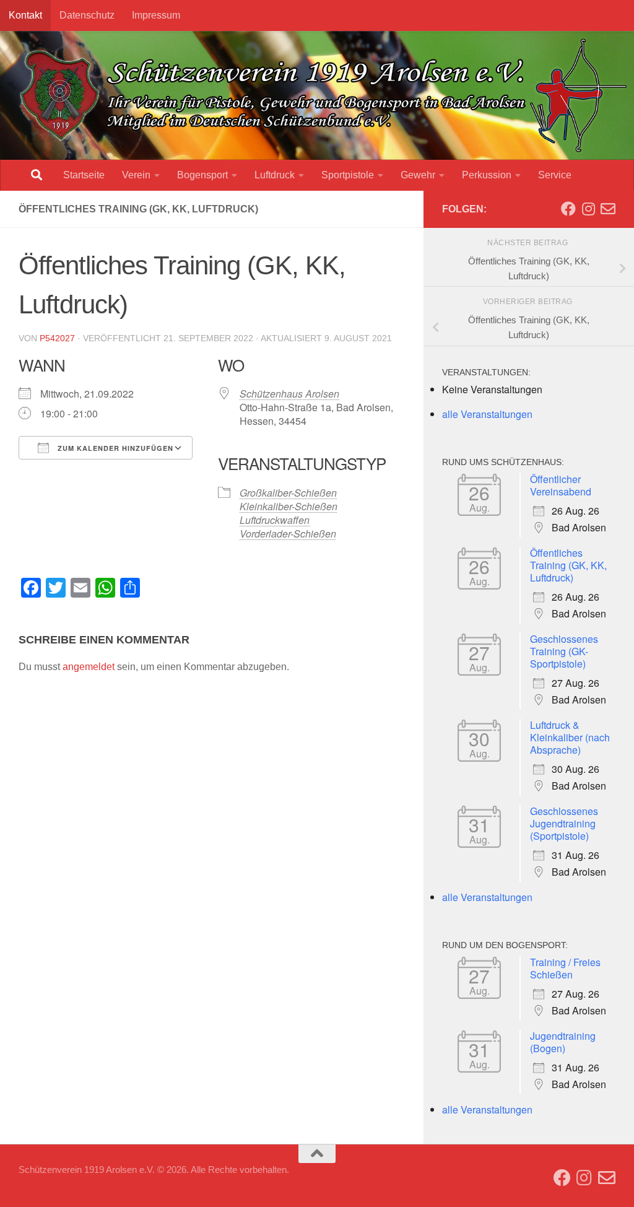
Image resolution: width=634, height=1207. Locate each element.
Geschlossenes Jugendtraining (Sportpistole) (564, 823)
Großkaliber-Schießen (288, 493)
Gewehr (418, 175)
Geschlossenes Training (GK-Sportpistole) (564, 651)
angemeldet (89, 666)
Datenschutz (87, 15)
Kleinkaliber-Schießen (288, 506)
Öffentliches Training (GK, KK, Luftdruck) (568, 565)
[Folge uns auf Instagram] (588, 208)
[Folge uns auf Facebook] (568, 208)
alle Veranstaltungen (487, 414)
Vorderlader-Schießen (288, 533)
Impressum (156, 15)
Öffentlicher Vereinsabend (560, 485)
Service (554, 175)
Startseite (84, 175)
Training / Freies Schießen (565, 968)
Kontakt (25, 15)
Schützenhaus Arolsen (289, 393)
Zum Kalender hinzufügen (114, 448)
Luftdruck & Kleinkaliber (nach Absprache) (570, 737)
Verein (136, 175)
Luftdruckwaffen (275, 520)
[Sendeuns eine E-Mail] (608, 208)
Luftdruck (274, 175)
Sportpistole (347, 175)
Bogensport (202, 175)
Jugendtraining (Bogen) (563, 1042)
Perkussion (486, 175)
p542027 (57, 338)
